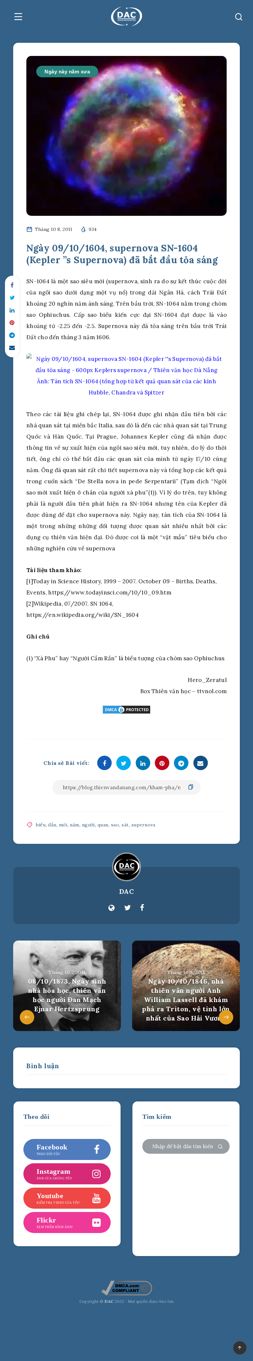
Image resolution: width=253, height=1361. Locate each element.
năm (74, 825)
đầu (52, 825)
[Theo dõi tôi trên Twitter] (127, 908)
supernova (143, 825)
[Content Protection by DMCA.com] (126, 710)
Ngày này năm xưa (67, 71)
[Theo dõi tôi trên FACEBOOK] (142, 908)
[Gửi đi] (220, 1147)
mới (63, 825)
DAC (126, 891)
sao (115, 825)
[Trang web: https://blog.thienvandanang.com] (111, 908)
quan (103, 825)
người (88, 825)
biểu (40, 825)
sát (125, 825)
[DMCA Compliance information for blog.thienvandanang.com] (126, 1294)
